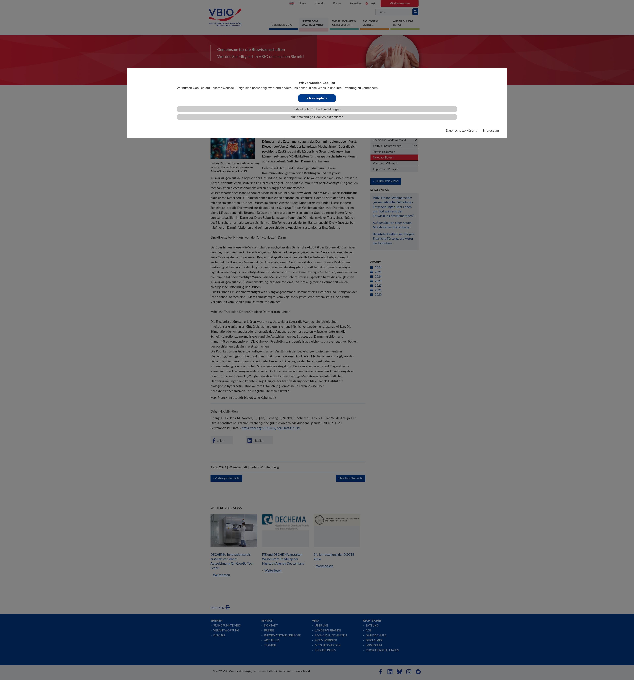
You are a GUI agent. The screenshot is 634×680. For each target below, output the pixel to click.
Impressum (491, 130)
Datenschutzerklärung (461, 130)
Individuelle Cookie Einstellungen (317, 109)
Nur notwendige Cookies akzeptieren (317, 117)
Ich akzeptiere (317, 98)
